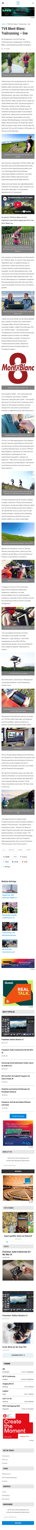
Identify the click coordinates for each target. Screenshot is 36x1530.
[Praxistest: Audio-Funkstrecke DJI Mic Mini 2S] (18, 1270)
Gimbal (20, 850)
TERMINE (7, 1364)
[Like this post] (15, 857)
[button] (4, 1227)
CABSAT (5, 1391)
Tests (6, 1246)
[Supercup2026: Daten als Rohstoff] (18, 1222)
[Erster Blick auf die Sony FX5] (18, 1333)
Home (4, 24)
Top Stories (9, 1208)
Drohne (11, 850)
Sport (28, 850)
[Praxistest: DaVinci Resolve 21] (18, 1301)
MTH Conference (8, 1376)
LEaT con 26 (7, 1398)
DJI (4, 850)
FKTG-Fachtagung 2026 (11, 1406)
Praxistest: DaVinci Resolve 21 (13, 1039)
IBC (3, 1369)
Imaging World (8, 1384)
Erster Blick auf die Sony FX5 (14, 1347)
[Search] (33, 3)
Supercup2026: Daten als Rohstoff (18, 1236)
